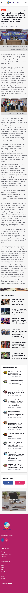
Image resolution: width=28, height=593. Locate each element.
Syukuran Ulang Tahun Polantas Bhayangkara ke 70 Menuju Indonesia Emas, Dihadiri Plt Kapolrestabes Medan (19, 322)
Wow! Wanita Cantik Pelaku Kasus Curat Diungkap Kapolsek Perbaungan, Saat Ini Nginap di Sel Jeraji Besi (19, 346)
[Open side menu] (1, 2)
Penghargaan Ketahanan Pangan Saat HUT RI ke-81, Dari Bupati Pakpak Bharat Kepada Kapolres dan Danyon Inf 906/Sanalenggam (16, 455)
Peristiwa (3, 578)
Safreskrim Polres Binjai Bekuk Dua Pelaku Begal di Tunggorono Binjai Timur (15, 373)
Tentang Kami (4, 552)
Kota (2, 569)
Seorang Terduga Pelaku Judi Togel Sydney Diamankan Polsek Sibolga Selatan (16, 392)
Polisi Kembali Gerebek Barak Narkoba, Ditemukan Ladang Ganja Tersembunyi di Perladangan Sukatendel (15, 383)
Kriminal (3, 572)
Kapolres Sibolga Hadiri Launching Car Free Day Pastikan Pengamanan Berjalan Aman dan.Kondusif (16, 413)
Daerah (3, 10)
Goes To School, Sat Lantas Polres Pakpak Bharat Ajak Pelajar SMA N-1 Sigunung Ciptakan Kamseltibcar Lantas (15, 444)
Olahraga (3, 576)
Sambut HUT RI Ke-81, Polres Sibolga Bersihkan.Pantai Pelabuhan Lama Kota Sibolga (15, 466)
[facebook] (8, 483)
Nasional (3, 574)
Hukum (2, 567)
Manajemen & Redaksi (6, 554)
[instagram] (20, 483)
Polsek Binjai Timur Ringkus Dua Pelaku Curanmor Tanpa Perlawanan (16, 435)
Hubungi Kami (4, 556)
